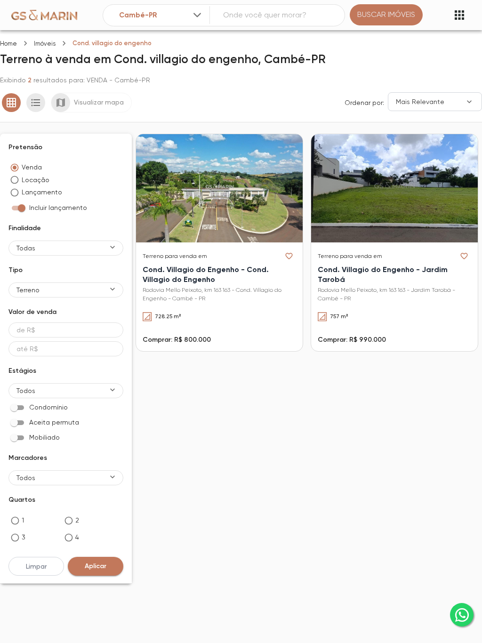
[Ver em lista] (35, 102)
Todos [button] (25, 390)
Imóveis (45, 43)
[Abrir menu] (459, 15)
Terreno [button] (28, 290)
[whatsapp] (462, 615)
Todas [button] (25, 248)
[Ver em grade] (11, 102)
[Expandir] (197, 15)
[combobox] (161, 15)
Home (8, 43)
